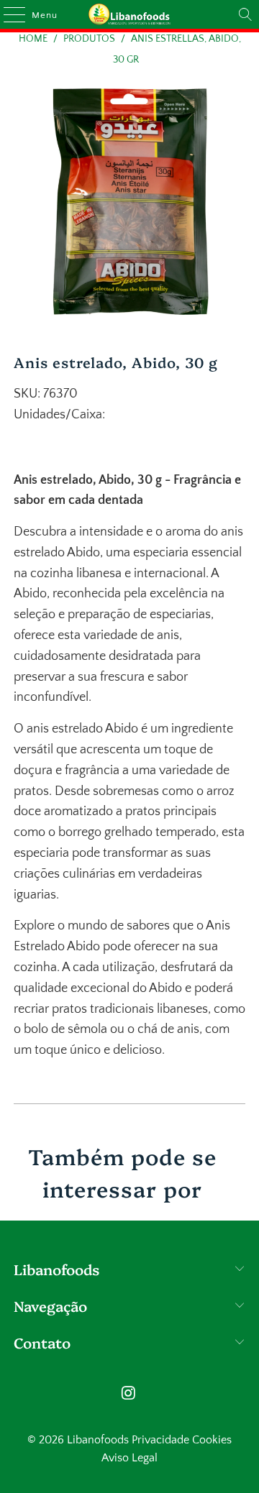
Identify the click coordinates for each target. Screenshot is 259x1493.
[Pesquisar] (245, 14)
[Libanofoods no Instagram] (129, 1395)
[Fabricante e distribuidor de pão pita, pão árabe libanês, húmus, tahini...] (129, 14)
